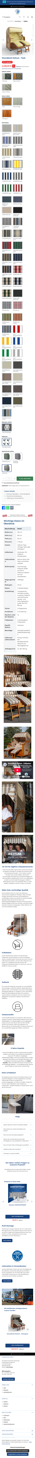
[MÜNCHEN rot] (17, 269)
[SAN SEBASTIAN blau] (7, 401)
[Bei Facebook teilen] (3, 507)
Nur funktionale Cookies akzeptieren (17, 1450)
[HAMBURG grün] (7, 188)
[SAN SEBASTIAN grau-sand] (7, 377)
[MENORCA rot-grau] (7, 245)
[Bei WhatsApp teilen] (8, 507)
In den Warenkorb (25, 478)
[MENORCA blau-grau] (17, 257)
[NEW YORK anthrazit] (17, 293)
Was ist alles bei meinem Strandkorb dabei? (15, 1124)
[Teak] (7, 101)
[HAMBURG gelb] (17, 164)
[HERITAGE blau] (17, 199)
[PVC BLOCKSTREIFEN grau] (17, 353)
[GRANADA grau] (17, 152)
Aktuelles (5, 1390)
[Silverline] (7, 468)
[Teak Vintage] (17, 101)
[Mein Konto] (28, 17)
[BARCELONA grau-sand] (17, 128)
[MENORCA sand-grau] (7, 257)
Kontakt (5, 1401)
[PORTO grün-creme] (7, 317)
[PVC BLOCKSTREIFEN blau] (17, 341)
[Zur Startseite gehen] (17, 12)
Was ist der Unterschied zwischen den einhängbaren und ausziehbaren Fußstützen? (16, 1140)
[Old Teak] (7, 76)
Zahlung (5, 1406)
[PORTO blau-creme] (7, 329)
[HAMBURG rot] (17, 188)
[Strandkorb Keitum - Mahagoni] (17, 1322)
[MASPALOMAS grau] (17, 233)
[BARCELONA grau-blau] (7, 140)
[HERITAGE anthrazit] (17, 210)
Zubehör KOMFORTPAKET (17, 1205)
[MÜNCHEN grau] (7, 281)
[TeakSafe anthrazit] (17, 456)
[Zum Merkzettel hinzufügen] (28, 1201)
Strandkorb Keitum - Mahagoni (17, 1334)
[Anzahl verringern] (3, 479)
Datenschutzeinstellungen (17, 1447)
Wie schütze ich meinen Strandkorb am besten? (14, 1129)
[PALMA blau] (7, 305)
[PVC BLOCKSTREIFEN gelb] (7, 341)
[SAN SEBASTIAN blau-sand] (17, 389)
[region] (17, 40)
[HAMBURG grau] (17, 176)
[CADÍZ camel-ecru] (7, 152)
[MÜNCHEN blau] (17, 281)
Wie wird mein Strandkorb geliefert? (13, 1135)
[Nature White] (7, 87)
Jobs (4, 1387)
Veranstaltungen (7, 1392)
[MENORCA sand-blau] (7, 269)
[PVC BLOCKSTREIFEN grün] (7, 353)
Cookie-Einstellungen (8, 1424)
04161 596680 (9, 1367)
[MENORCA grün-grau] (17, 245)
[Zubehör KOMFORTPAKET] (17, 1193)
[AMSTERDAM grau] (7, 128)
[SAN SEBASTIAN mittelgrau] (7, 389)
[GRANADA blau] (7, 164)
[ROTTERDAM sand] (7, 365)
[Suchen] (20, 17)
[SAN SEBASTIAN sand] (17, 377)
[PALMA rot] (17, 305)
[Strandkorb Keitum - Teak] (17, 40)
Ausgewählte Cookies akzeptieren (17, 1454)
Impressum (6, 1415)
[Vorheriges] (3, 40)
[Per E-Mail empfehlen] (12, 507)
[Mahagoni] (7, 113)
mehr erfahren (7, 1240)
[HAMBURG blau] (7, 176)
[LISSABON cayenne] (17, 221)
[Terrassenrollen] (7, 442)
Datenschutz (6, 1419)
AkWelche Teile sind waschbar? (12, 1149)
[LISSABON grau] (7, 233)
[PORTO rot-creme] (17, 317)
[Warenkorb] (32, 17)
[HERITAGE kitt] (7, 210)
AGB (4, 1417)
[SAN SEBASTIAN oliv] (17, 401)
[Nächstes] (31, 40)
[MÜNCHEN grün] (7, 293)
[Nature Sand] (17, 76)
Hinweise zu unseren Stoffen (11, 1153)
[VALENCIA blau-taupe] (7, 413)
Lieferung (5, 1403)
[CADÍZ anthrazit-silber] (17, 140)
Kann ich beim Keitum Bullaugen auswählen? (16, 1145)
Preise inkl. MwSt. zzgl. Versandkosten (11, 68)
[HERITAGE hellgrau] (7, 199)
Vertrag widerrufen (8, 1379)
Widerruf (5, 1422)
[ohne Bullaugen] (7, 427)
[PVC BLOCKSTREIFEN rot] (17, 329)
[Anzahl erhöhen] (14, 479)
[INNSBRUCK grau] (7, 221)
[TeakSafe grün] (7, 456)
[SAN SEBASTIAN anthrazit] (17, 365)
